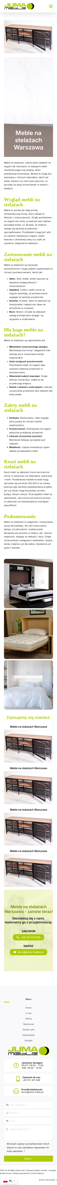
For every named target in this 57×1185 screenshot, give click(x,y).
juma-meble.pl (38, 1173)
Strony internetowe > (48, 1180)
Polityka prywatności (21, 1173)
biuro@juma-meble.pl (32, 1092)
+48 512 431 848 (31, 1080)
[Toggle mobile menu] (51, 6)
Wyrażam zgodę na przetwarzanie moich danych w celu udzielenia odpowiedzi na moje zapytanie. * (28, 1147)
